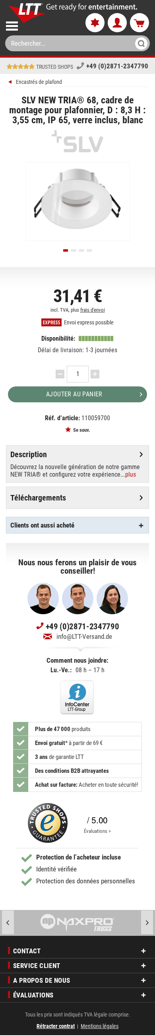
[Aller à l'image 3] (81, 250)
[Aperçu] (11, 82)
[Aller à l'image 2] (73, 250)
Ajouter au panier (74, 394)
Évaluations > (97, 831)
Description (28, 454)
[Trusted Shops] (48, 823)
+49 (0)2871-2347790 (117, 66)
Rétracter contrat (56, 1026)
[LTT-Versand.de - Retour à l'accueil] (27, 13)
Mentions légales (99, 1026)
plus (130, 474)
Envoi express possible (88, 322)
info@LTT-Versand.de (84, 636)
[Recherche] (139, 43)
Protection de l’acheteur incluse (78, 857)
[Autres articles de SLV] (77, 141)
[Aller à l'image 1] (65, 250)
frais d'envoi (92, 310)
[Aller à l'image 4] (89, 250)
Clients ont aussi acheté (42, 525)
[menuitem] (39, 24)
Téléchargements (38, 497)
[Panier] (139, 23)
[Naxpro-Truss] (77, 923)
